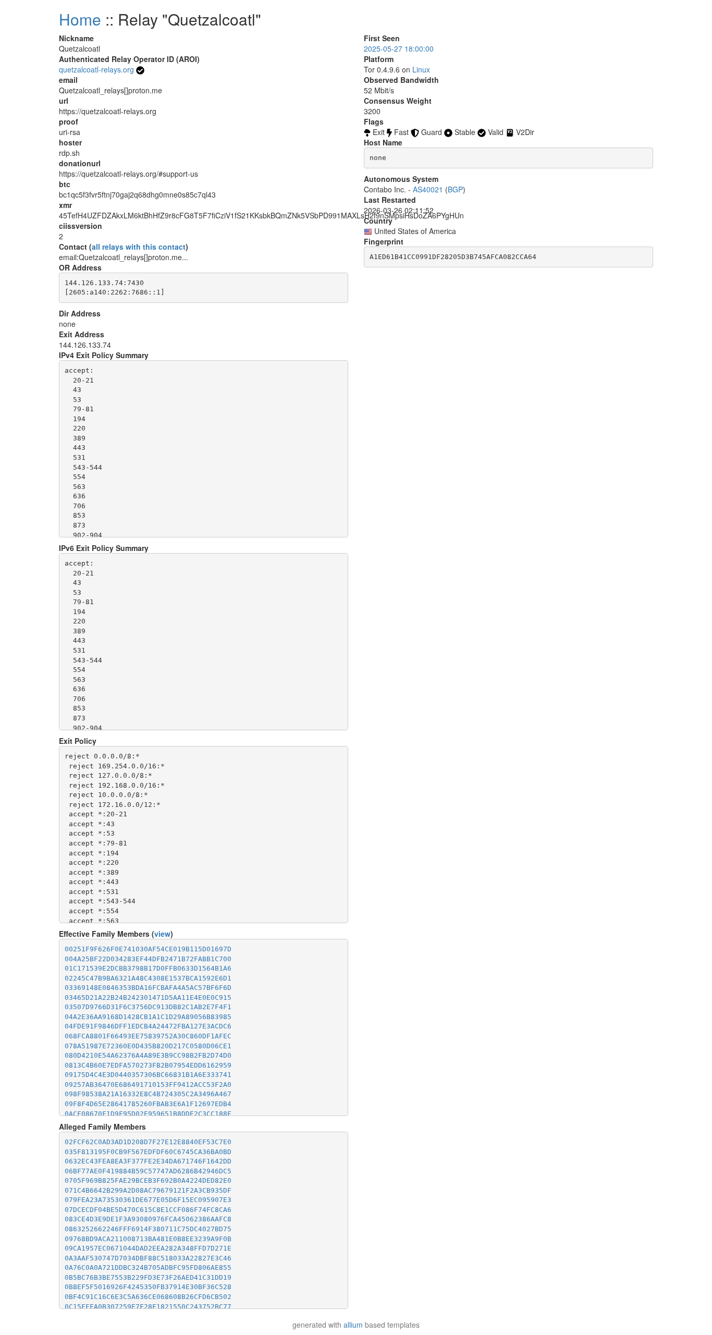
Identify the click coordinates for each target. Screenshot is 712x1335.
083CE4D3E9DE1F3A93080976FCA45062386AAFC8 (148, 1219)
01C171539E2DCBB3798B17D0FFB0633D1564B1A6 (148, 968)
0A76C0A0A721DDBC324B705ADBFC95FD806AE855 (148, 1267)
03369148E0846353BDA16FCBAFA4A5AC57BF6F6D (148, 987)
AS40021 (428, 189)
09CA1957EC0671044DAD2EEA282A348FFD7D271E (148, 1248)
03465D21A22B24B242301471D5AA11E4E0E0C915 (148, 997)
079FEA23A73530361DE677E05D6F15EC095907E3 (148, 1200)
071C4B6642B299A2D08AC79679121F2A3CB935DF (148, 1190)
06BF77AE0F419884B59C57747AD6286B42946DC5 (148, 1171)
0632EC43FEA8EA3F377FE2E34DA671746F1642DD (148, 1161)
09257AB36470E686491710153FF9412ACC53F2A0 (148, 1084)
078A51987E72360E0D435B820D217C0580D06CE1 (148, 1046)
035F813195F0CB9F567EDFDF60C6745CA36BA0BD (148, 1152)
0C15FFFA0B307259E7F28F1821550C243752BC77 (148, 1306)
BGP (455, 189)
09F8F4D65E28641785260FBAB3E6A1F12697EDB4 (148, 1104)
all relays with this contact (139, 246)
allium (353, 1324)
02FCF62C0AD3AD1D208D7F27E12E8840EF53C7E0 (148, 1142)
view (162, 933)
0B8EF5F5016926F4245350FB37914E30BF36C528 (148, 1287)
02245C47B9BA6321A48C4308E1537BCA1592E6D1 (148, 978)
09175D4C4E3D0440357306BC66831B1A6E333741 (148, 1075)
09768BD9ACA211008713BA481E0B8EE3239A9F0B (148, 1239)
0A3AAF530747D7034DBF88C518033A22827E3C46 (148, 1258)
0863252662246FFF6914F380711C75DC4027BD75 (148, 1229)
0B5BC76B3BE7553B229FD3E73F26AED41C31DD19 (148, 1277)
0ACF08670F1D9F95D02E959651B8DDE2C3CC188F (148, 1114)
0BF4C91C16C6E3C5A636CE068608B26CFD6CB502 (148, 1297)
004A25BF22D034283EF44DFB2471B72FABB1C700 (148, 959)
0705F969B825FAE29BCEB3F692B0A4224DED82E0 (148, 1180)
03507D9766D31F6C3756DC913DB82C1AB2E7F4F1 (148, 1007)
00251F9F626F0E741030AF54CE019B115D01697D (148, 949)
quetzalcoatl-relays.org (96, 69)
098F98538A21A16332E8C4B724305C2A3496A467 (148, 1094)
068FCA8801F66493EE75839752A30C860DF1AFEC (148, 1036)
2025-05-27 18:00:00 (399, 48)
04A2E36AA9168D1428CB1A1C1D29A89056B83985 (148, 1017)
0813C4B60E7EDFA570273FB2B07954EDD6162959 (148, 1065)
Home (80, 19)
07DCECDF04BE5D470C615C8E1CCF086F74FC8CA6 (148, 1210)
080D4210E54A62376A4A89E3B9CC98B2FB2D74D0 (148, 1055)
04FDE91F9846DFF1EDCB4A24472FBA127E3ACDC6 (148, 1026)
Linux (421, 69)
